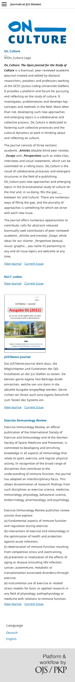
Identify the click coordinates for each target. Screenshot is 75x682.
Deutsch (12, 633)
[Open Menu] (4, 4)
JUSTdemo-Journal (17, 357)
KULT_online (13, 277)
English (11, 639)
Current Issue (34, 264)
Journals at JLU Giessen (25, 4)
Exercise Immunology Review (25, 420)
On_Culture (12, 51)
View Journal (12, 264)
